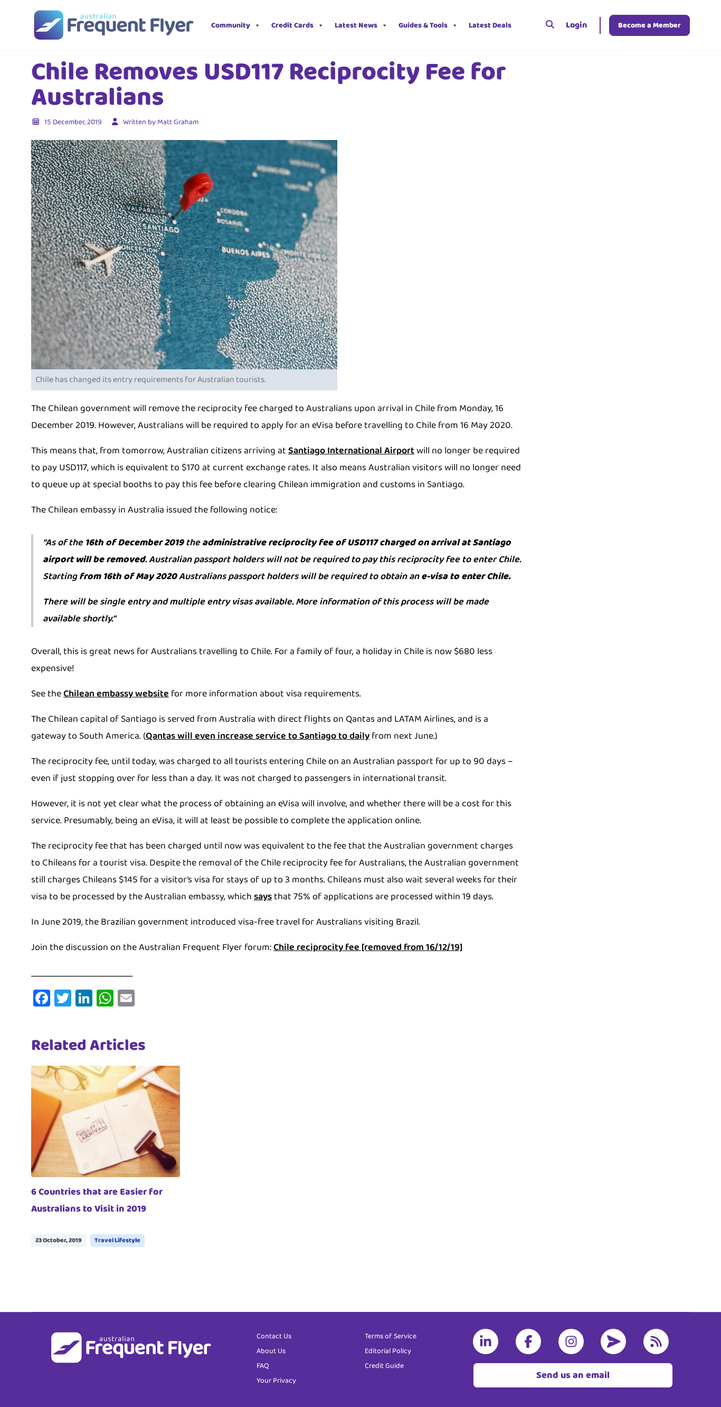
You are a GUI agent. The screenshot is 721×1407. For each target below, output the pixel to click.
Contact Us (274, 1336)
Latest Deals (490, 25)
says (263, 896)
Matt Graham (177, 122)
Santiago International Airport (351, 450)
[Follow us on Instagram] (573, 1341)
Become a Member (649, 25)
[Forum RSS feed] (658, 1341)
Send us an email (573, 1375)
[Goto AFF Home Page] (113, 25)
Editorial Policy (388, 1351)
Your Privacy (276, 1380)
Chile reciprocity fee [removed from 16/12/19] (367, 947)
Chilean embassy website (116, 693)
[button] (525, 25)
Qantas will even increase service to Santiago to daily (257, 736)
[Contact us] (615, 1341)
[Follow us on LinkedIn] (487, 1341)
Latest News (356, 25)
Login (576, 25)
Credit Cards (292, 25)
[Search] (550, 25)
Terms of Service (390, 1336)
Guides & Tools (423, 25)
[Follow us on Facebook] (530, 1341)
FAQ (263, 1366)
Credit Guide (384, 1366)
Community (230, 25)
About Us (271, 1351)
